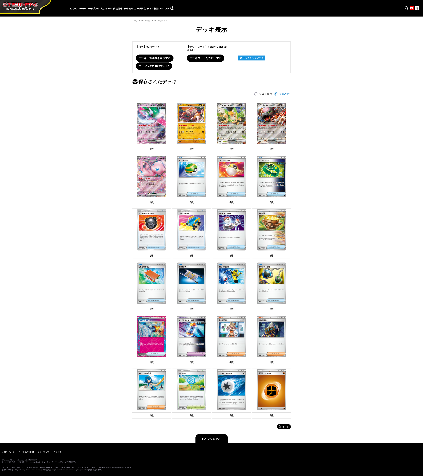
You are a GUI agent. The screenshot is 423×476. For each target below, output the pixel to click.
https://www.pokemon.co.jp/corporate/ (71, 470)
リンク (57, 452)
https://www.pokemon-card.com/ (27, 470)
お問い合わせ (8, 452)
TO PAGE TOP (212, 438)
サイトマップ (43, 452)
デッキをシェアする (253, 58)
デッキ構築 (146, 21)
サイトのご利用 (26, 452)
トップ (135, 21)
